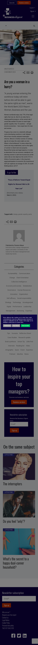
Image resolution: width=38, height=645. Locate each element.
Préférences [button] (7, 325)
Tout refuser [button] (16, 325)
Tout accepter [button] (25, 325)
